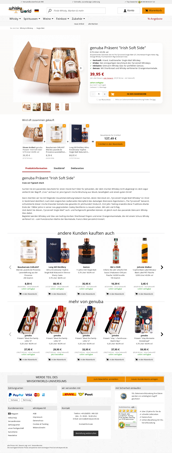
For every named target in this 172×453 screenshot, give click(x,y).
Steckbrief (59, 168)
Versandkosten (14, 421)
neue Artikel (79, 24)
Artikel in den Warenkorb (110, 144)
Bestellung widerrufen (86, 433)
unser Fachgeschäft (16, 428)
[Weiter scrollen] (162, 267)
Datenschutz (38, 420)
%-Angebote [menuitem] (155, 18)
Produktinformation (36, 168)
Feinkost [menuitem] (61, 18)
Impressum (37, 417)
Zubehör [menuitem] (77, 18)
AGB (34, 413)
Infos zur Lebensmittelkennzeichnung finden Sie (135, 99)
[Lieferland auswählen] (36, 10)
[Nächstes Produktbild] (81, 68)
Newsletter (12, 435)
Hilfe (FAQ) (12, 417)
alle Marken (93, 24)
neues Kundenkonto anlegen (144, 379)
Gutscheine (12, 432)
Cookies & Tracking (41, 424)
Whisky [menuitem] (14, 18)
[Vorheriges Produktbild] (12, 68)
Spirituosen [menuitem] (31, 18)
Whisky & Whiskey (26, 28)
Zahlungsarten (14, 425)
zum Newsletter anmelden (106, 379)
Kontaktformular (86, 424)
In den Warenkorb (136, 94)
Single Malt (40, 28)
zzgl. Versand (108, 78)
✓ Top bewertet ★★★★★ (140, 2)
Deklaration (77, 168)
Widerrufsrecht (39, 427)
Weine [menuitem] (47, 18)
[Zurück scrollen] (10, 267)
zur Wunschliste (105, 99)
